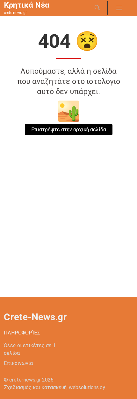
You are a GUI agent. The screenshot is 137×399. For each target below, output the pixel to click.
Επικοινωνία (18, 363)
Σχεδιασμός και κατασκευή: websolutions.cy (54, 387)
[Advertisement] (68, 225)
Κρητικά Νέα (26, 5)
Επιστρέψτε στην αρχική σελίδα (68, 130)
